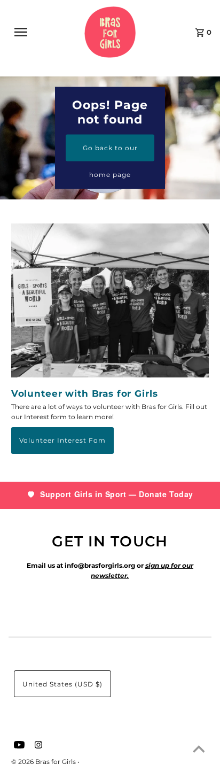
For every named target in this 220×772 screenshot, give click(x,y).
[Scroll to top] (198, 750)
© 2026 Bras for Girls (44, 762)
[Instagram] (37, 745)
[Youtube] (18, 745)
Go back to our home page (110, 152)
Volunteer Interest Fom (62, 440)
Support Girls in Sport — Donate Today (116, 494)
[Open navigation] (27, 32)
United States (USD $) (62, 684)
